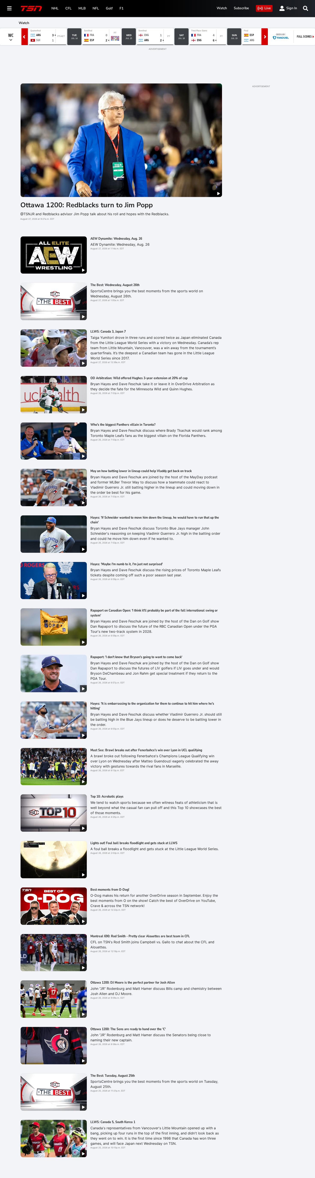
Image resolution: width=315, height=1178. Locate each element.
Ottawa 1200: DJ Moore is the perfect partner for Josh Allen (132, 982)
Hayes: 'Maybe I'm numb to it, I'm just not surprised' (126, 564)
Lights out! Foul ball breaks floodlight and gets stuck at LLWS (133, 843)
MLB (82, 8)
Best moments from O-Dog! (109, 889)
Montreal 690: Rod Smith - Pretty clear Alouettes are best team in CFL (140, 936)
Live (267, 8)
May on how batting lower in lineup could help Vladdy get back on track (141, 471)
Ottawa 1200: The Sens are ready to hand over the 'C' (128, 1029)
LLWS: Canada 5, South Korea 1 (112, 1122)
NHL (54, 8)
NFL (96, 8)
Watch (222, 8)
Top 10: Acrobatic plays (106, 796)
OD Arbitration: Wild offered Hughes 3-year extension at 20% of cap (139, 378)
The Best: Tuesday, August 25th (112, 1075)
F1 (122, 8)
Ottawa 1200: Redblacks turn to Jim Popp (86, 205)
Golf (109, 8)
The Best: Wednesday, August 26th (115, 285)
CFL (68, 8)
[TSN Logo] (31, 8)
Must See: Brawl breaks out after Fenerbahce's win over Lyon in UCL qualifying (146, 750)
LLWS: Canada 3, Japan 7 (108, 331)
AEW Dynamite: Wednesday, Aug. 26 (116, 238)
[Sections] (9, 8)
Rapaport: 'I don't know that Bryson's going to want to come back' (136, 657)
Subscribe (241, 8)
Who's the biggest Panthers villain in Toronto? (122, 424)
